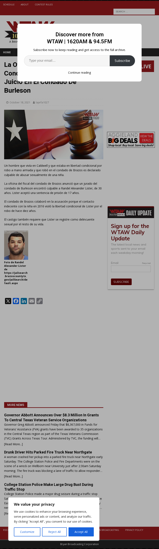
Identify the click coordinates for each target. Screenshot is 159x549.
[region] (53, 519)
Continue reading (79, 72)
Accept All (81, 532)
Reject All (54, 532)
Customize (27, 532)
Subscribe (122, 60)
